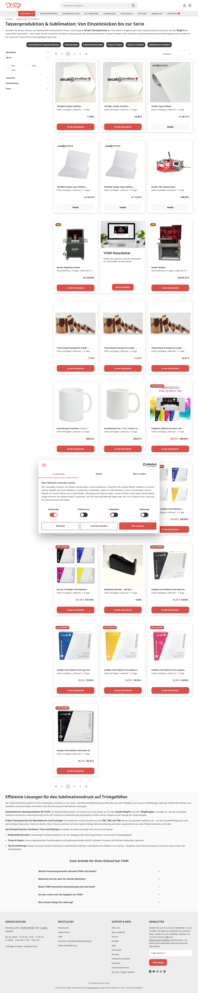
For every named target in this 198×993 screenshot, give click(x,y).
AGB (60, 936)
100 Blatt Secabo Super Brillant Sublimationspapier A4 (118, 187)
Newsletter (116, 950)
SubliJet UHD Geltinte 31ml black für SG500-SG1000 (168, 589)
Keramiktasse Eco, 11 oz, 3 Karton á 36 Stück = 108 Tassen (120, 428)
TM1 (13, 65)
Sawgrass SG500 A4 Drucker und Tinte (166, 428)
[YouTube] (154, 971)
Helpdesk (116, 963)
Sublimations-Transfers (159, 44)
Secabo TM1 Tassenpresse (163, 187)
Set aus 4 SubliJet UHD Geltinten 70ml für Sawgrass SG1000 (72, 589)
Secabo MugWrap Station (68, 267)
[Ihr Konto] (184, 5)
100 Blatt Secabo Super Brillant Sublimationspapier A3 (71, 187)
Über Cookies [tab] (139, 474)
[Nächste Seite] (80, 54)
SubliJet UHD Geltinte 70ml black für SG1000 (74, 750)
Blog (114, 945)
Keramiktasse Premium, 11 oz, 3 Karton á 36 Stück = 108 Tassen (72, 428)
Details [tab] (99, 474)
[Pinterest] (164, 971)
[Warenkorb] (190, 5)
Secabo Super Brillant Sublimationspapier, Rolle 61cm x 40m (166, 106)
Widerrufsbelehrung (67, 945)
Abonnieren (158, 962)
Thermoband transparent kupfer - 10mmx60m (120, 348)
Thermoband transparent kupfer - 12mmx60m (167, 348)
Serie (8, 57)
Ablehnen (60, 526)
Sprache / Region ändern (123, 972)
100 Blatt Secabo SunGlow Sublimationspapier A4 (69, 106)
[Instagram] (157, 971)
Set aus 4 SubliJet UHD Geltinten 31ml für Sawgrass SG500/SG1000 (166, 509)
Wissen (115, 936)
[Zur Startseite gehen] (13, 5)
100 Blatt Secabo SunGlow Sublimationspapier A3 (116, 106)
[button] (99, 871)
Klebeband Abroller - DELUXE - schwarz (118, 589)
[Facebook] (150, 971)
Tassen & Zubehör (135, 44)
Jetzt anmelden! (123, 287)
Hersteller (11, 52)
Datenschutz (64, 932)
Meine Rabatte (118, 932)
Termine (115, 954)
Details (170, 127)
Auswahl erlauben (99, 526)
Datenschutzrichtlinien (159, 940)
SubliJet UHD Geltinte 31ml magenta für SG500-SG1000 (168, 670)
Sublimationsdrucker (93, 44)
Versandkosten (92, 988)
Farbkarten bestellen (121, 958)
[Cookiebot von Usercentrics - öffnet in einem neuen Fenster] (145, 465)
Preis (8, 88)
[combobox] (94, 5)
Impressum (63, 928)
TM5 (13, 70)
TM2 (34, 65)
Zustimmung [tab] (59, 474)
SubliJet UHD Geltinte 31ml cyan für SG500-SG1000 (73, 670)
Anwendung (12, 83)
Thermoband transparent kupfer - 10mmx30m (72, 348)
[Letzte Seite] (86, 54)
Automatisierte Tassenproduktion (43, 44)
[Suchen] (133, 5)
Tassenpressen (71, 44)
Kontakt (115, 941)
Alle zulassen (137, 526)
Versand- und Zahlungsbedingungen (75, 941)
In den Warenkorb (75, 127)
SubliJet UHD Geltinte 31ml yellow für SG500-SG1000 (121, 670)
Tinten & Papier (115, 44)
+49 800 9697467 (27, 928)
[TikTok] (161, 971)
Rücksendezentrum (120, 967)
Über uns (116, 928)
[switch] (84, 515)
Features (10, 77)
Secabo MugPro (158, 267)
